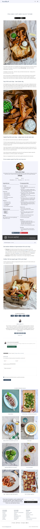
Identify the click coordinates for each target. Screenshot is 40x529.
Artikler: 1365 (20, 335)
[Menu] (37, 1)
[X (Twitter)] (16, 316)
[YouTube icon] (23, 333)
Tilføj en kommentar (7, 368)
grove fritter (32, 251)
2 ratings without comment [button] (18, 353)
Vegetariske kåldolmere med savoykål (11, 467)
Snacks (15, 513)
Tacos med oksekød (29, 467)
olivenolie (7, 204)
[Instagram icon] (19, 333)
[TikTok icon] (25, 333)
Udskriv (24, 18)
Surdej (3, 518)
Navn (5, 360)
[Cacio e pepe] (29, 427)
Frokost (4, 512)
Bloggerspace (8, 526)
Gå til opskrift (18, 18)
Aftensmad (4, 515)
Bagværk (4, 519)
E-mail (17, 360)
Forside (27, 511)
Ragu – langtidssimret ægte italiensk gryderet (11, 494)
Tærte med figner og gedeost (29, 494)
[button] (18, 175)
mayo (6, 251)
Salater (3, 513)
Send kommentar (7, 379)
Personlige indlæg (17, 515)
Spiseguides (16, 518)
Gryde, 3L (5, 211)
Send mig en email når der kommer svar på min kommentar (14, 377)
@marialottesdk (32, 237)
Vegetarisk (4, 514)
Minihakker (6, 212)
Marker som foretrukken (12, 346)
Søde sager (16, 511)
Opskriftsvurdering (6, 364)
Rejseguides (28, 513)
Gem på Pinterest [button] (24, 232)
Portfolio (28, 515)
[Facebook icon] (15, 333)
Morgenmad (4, 511)
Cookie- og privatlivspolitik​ (31, 518)
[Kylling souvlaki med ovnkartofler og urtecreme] (10, 427)
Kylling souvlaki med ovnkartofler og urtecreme (10, 440)
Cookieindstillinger (29, 519)
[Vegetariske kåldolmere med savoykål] (10, 454)
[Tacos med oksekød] (29, 454)
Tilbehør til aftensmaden (18, 512)
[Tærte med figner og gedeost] (29, 481)
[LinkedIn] (24, 316)
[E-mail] (27, 316)
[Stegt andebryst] (10, 401)
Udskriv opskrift (16, 232)
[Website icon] (17, 333)
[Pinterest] (20, 316)
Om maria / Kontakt (29, 514)
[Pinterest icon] (21, 333)
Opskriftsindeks (29, 512)
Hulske (5, 212)
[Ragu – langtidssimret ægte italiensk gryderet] (10, 481)
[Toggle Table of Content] (34, 242)
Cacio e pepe (29, 440)
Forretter (16, 514)
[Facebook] (12, 316)
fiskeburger (18, 253)
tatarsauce (26, 250)
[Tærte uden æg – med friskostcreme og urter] (29, 401)
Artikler (15, 519)
